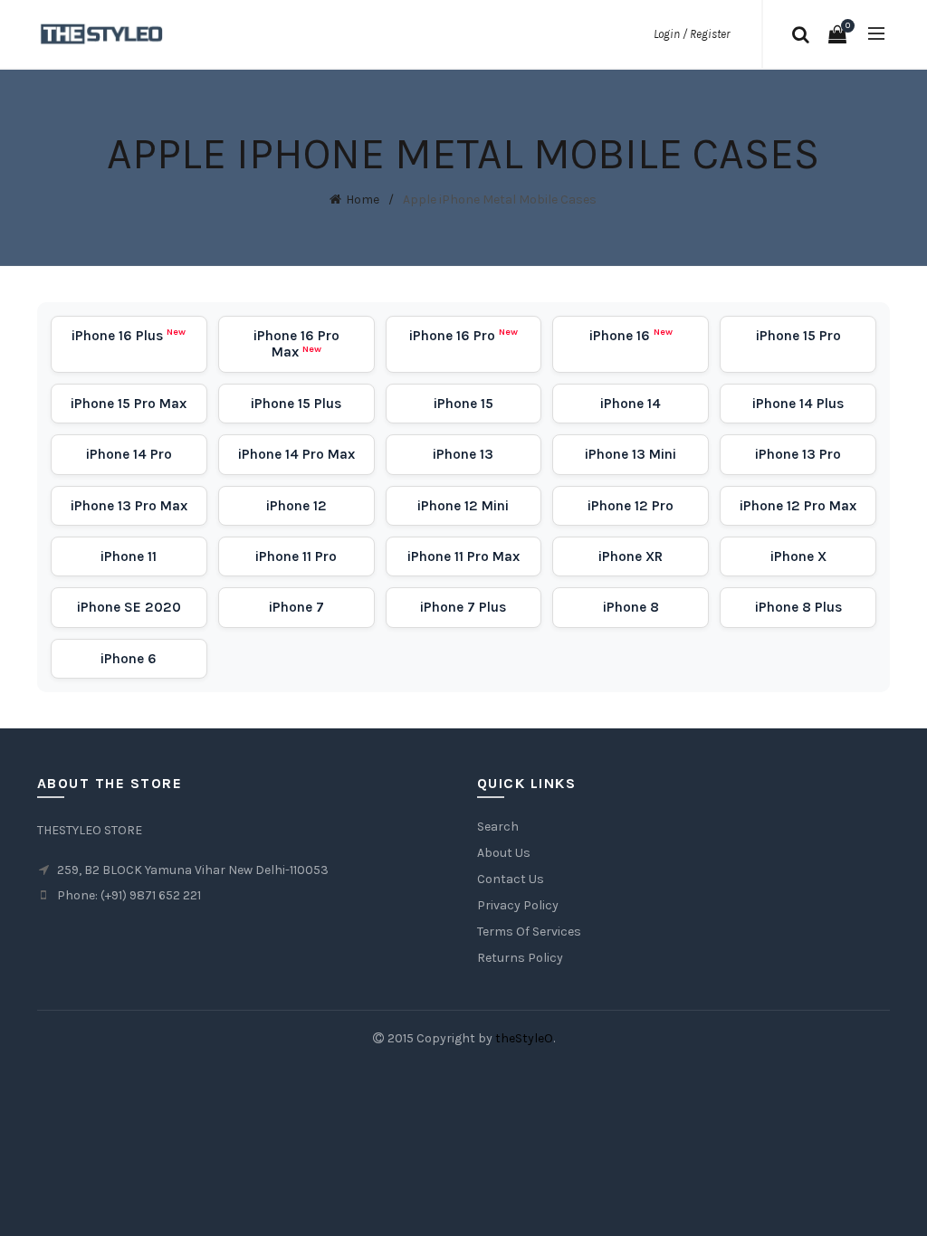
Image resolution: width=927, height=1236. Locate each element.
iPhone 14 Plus (798, 403)
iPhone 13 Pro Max (129, 506)
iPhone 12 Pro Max (798, 506)
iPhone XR (630, 556)
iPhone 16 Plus (129, 336)
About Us (503, 852)
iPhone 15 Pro (798, 336)
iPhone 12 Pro (631, 506)
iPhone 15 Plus (296, 403)
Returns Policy (520, 957)
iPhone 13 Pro (798, 454)
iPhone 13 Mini (630, 454)
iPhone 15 (463, 403)
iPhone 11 (128, 556)
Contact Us (510, 879)
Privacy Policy (518, 905)
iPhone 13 (463, 454)
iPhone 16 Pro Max (296, 344)
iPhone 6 (128, 659)
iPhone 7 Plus (463, 607)
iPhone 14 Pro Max (296, 454)
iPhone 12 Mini (463, 506)
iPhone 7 (296, 607)
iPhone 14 (630, 403)
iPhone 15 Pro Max (128, 403)
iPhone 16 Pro (463, 336)
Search (498, 826)
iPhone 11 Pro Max (463, 556)
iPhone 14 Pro (129, 454)
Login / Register (692, 34)
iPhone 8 (631, 607)
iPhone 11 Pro (296, 556)
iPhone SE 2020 (129, 607)
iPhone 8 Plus (798, 607)
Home (362, 199)
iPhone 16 (631, 336)
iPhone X (798, 556)
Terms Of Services (529, 931)
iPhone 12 (296, 506)
